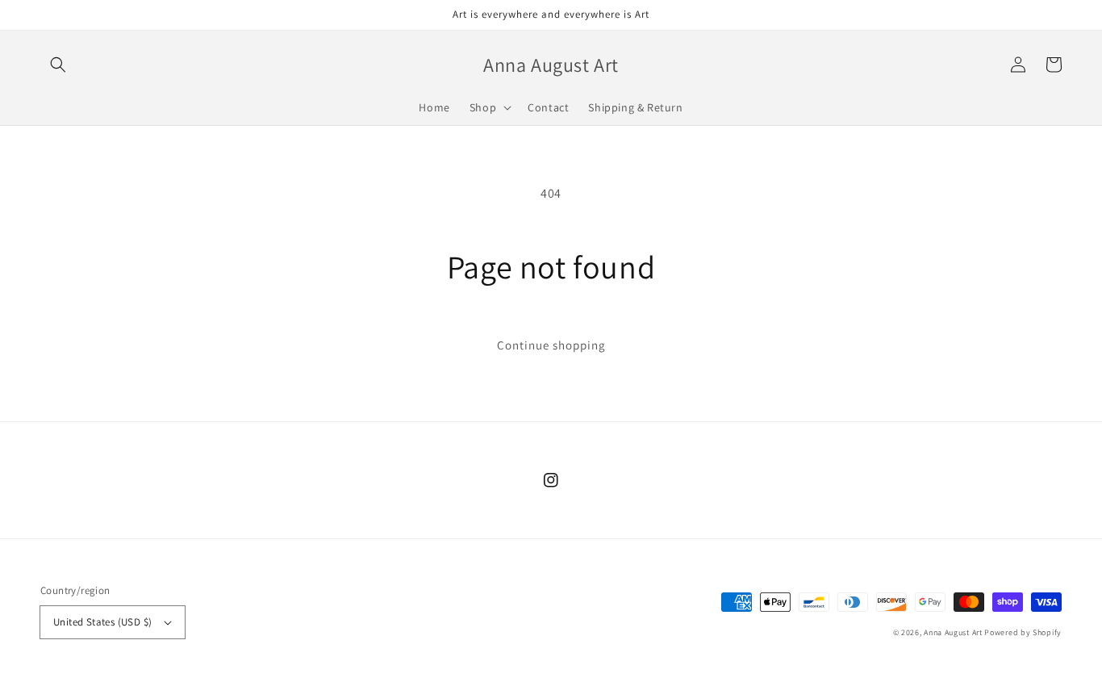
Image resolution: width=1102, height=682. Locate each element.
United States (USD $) (102, 622)
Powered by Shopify (1023, 632)
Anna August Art (953, 632)
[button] (58, 64)
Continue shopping (551, 345)
